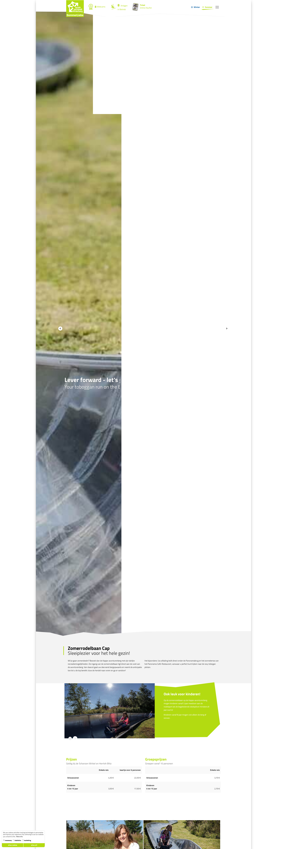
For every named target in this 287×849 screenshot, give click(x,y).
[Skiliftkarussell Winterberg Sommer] (75, 3)
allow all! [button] (34, 845)
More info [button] (19, 836)
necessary (8, 840)
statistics (17, 840)
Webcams (100, 6)
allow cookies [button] (12, 845)
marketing (27, 840)
